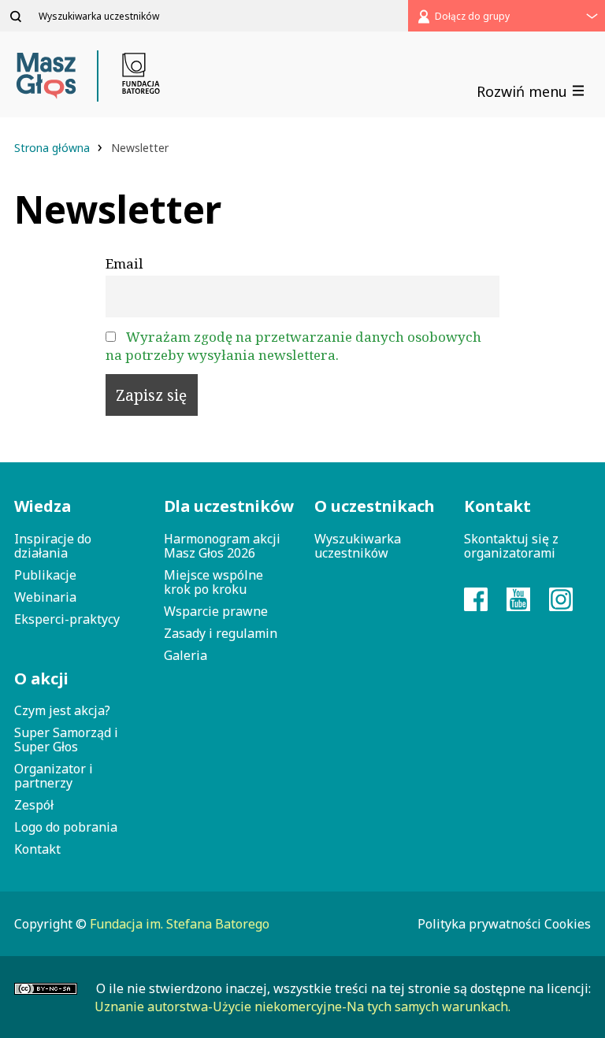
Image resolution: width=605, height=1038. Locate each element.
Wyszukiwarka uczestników (357, 546)
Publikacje (45, 575)
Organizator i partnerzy (53, 775)
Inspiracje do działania (52, 546)
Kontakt (37, 849)
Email (124, 263)
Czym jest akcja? (62, 710)
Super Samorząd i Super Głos (66, 739)
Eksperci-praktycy (67, 619)
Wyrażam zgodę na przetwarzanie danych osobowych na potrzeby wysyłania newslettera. (293, 346)
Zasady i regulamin (220, 633)
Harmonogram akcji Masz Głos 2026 (222, 546)
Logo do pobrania (65, 827)
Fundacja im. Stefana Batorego (179, 923)
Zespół (34, 805)
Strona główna (53, 147)
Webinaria (45, 597)
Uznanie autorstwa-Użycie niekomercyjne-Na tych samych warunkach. (302, 1006)
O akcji (41, 678)
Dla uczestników (227, 506)
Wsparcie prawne (216, 611)
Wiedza (42, 506)
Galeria (185, 655)
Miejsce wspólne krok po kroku (213, 582)
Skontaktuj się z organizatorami (511, 546)
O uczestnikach (374, 506)
